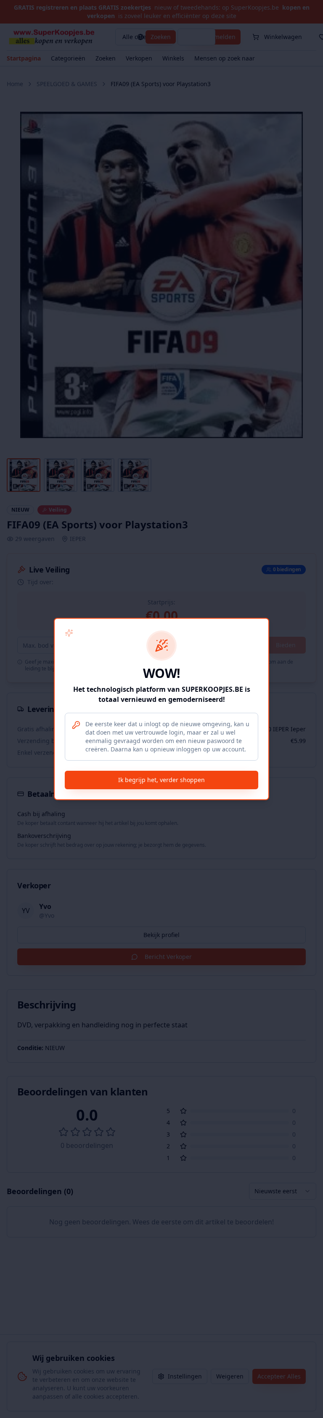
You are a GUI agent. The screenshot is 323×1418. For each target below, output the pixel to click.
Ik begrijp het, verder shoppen (161, 780)
